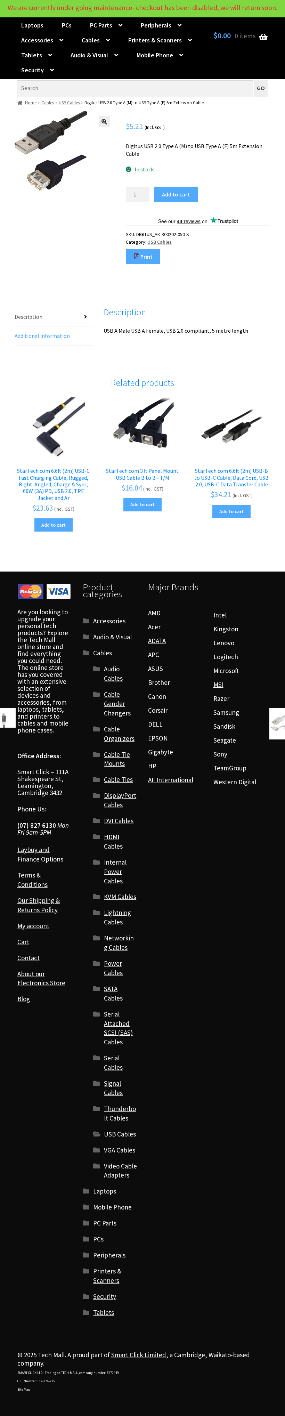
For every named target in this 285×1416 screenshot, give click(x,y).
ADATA (157, 641)
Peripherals (156, 25)
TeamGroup (229, 768)
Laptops (32, 25)
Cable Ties (118, 779)
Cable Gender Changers (117, 703)
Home (30, 103)
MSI (218, 684)
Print (146, 256)
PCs (67, 25)
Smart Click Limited (138, 1355)
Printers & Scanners (155, 40)
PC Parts (101, 25)
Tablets (31, 55)
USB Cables (69, 103)
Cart (23, 942)
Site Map (23, 1389)
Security (32, 70)
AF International (170, 780)
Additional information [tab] (42, 335)
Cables (91, 40)
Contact (28, 958)
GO (261, 88)
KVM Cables (120, 896)
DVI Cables (118, 821)
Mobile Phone (155, 55)
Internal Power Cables (115, 871)
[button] (104, 121)
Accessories (37, 40)
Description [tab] (28, 316)
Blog (23, 999)
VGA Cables (119, 1150)
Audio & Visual (89, 55)
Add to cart (176, 194)
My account (33, 926)
